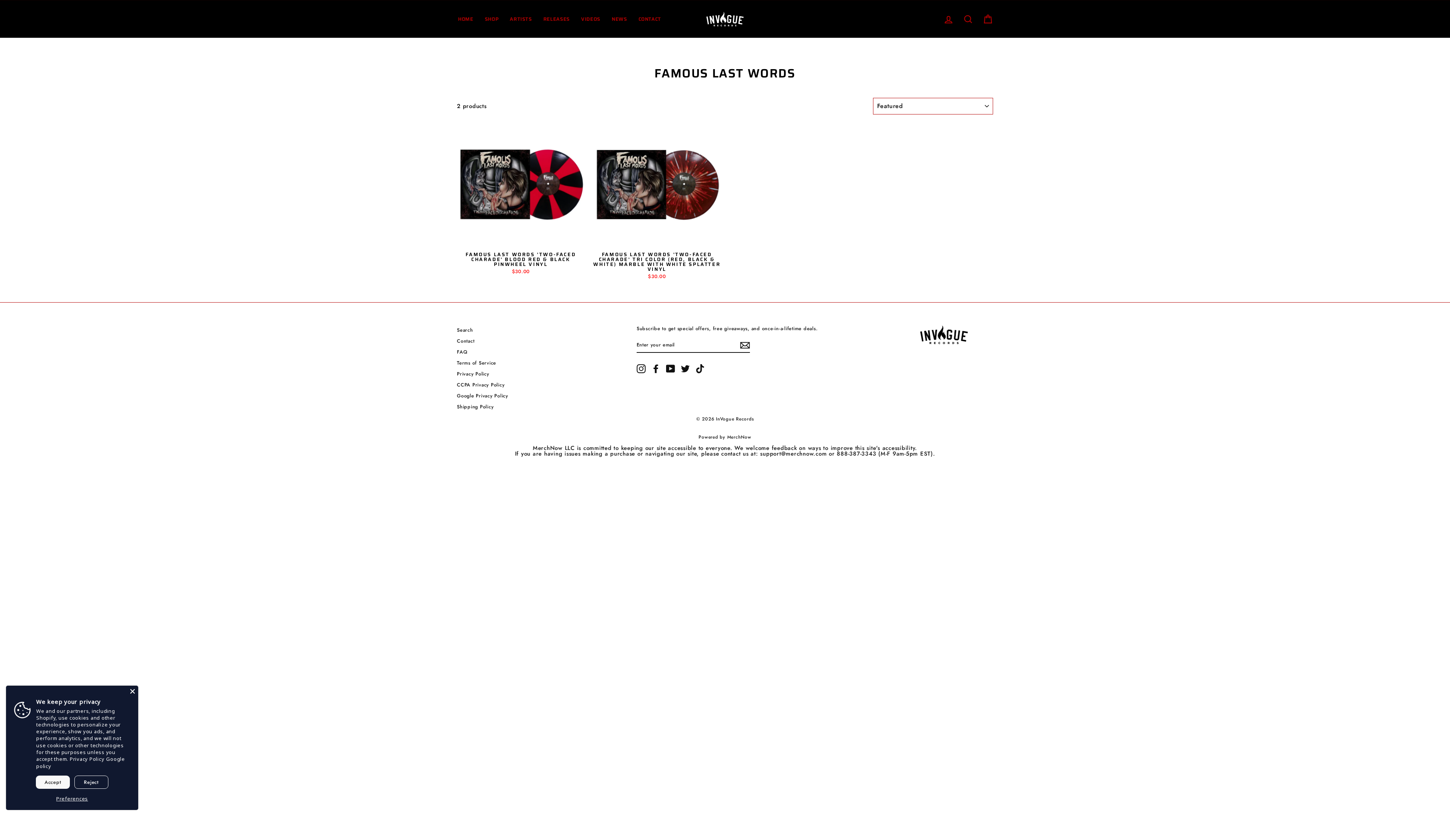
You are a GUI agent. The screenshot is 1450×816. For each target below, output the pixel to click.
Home (466, 19)
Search (465, 330)
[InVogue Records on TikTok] (700, 368)
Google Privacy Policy (482, 395)
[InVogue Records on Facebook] (655, 368)
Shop (492, 19)
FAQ (462, 351)
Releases (556, 19)
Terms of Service (476, 362)
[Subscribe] (745, 345)
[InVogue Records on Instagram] (641, 368)
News (619, 19)
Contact (650, 19)
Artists (521, 19)
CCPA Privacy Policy (480, 384)
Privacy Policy (473, 373)
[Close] (132, 691)
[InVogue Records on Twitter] (685, 368)
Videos (590, 19)
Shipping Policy (475, 406)
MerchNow (739, 437)
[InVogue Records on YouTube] (670, 368)
